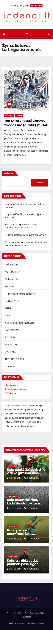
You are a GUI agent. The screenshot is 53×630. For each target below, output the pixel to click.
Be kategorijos (12, 279)
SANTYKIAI (11, 345)
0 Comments (30, 130)
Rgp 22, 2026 (15, 508)
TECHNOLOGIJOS (14, 359)
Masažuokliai (11, 385)
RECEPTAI (10, 337)
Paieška (8, 173)
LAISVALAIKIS (12, 301)
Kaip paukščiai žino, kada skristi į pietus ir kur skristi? (23, 503)
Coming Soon (20, 624)
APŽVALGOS (9, 115)
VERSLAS (10, 366)
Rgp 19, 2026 (15, 569)
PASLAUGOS (12, 330)
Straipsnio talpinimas (36, 624)
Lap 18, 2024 (12, 130)
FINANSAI (19, 115)
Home (11, 624)
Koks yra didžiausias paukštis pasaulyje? (25, 235)
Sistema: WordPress (15, 613)
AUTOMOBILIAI (13, 272)
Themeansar (26, 617)
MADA (8, 308)
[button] (49, 34)
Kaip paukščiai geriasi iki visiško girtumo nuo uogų (26, 473)
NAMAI (8, 315)
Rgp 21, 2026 (15, 539)
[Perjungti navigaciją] (27, 34)
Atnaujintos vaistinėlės (16, 389)
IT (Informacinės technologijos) (20, 294)
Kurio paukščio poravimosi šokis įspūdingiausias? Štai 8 (25, 533)
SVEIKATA (10, 352)
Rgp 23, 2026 (15, 478)
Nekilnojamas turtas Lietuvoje (19, 323)
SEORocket (10, 393)
